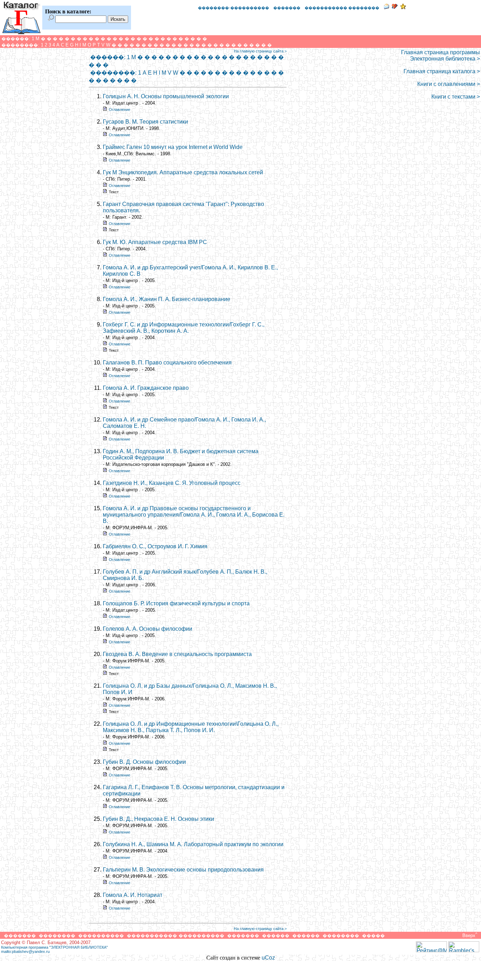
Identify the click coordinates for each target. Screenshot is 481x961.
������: (15, 38)
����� (373, 935)
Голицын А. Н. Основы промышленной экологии (166, 96)
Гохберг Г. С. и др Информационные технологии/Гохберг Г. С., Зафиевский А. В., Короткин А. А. (183, 328)
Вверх (469, 935)
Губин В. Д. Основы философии (144, 762)
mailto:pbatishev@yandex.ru (25, 951)
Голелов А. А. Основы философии (147, 629)
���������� (101, 935)
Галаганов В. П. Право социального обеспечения (167, 363)
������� (286, 8)
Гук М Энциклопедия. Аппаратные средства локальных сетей (183, 172)
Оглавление (119, 109)
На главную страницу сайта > (260, 51)
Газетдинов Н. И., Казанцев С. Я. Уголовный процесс (172, 483)
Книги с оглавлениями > (448, 84)
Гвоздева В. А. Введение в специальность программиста (177, 654)
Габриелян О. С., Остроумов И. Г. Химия (155, 546)
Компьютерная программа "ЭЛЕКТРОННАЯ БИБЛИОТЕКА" (54, 947)
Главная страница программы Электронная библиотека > (440, 55)
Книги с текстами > (455, 97)
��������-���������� (233, 8)
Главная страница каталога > (442, 71)
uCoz (268, 958)
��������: (20, 45)
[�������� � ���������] (403, 7)
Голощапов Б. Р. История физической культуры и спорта (176, 603)
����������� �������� (342, 8)
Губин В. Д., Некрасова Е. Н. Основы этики (158, 819)
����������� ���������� (175, 935)
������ (276, 935)
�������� (57, 935)
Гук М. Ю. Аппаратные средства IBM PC (155, 242)
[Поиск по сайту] (51, 19)
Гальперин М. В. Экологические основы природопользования (183, 870)
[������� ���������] (395, 7)
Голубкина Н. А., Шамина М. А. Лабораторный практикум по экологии (193, 844)
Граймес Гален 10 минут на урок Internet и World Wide (173, 147)
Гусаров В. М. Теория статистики (145, 122)
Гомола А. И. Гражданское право (146, 388)
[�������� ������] (386, 7)
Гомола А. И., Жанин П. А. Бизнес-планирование (166, 299)
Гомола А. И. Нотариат (132, 895)
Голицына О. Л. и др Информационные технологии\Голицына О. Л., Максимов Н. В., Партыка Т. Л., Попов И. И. (191, 727)
